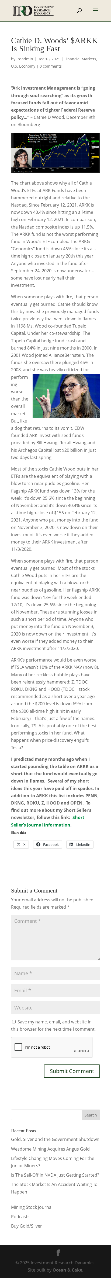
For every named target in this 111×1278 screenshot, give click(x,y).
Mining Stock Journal (32, 1207)
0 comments (51, 66)
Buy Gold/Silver (26, 1226)
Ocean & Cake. (68, 1270)
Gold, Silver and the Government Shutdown (55, 1139)
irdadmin (24, 58)
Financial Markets (80, 58)
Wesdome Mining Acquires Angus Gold (50, 1149)
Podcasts (20, 1217)
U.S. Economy (23, 66)
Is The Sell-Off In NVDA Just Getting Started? (55, 1175)
